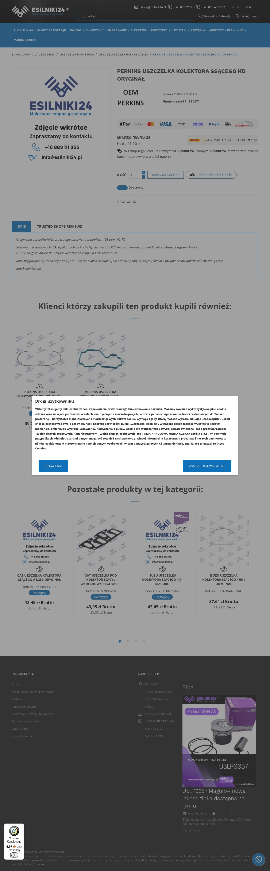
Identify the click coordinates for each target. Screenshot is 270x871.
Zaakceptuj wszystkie (207, 466)
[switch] (14, 855)
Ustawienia (53, 466)
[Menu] (21, 826)
